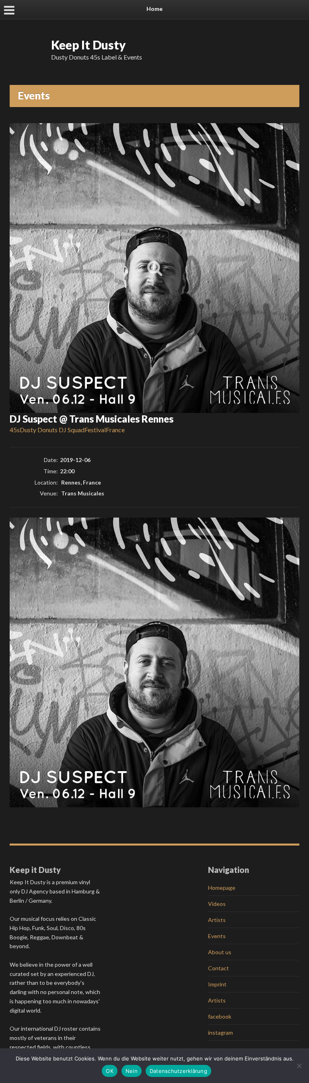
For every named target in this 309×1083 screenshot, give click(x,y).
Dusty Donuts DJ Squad (52, 429)
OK (109, 1071)
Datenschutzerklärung (178, 1071)
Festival (95, 429)
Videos (217, 903)
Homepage (221, 887)
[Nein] (299, 1066)
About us (219, 952)
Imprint (217, 984)
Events (217, 935)
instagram (220, 1032)
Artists (217, 919)
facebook (219, 1016)
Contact (218, 968)
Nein (132, 1071)
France (115, 429)
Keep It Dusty (88, 44)
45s (15, 429)
